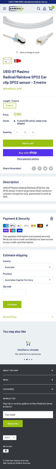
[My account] (44, 8)
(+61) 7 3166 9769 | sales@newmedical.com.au (28, 2)
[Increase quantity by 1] (33, 132)
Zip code (7, 286)
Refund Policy (9, 316)
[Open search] (38, 8)
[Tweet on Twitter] (45, 168)
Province (7, 273)
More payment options (28, 158)
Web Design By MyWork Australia (16, 463)
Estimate (12, 304)
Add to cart (28, 143)
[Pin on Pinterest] (39, 168)
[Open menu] (4, 8)
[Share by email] (51, 168)
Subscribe (12, 423)
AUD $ (7, 437)
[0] (50, 8)
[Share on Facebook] (34, 168)
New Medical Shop (12, 88)
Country (7, 261)
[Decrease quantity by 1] (17, 132)
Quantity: (7, 132)
